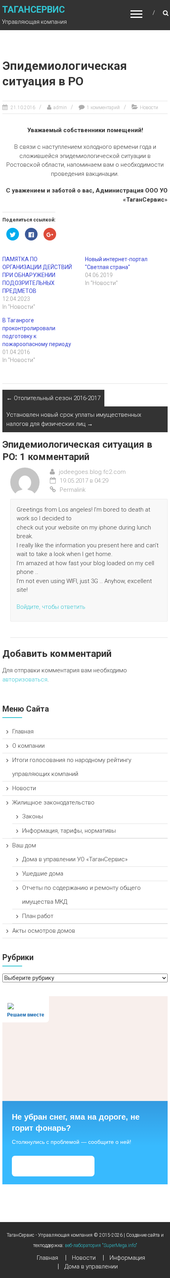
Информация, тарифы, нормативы (69, 830)
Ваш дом (24, 845)
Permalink (72, 489)
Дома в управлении (91, 1266)
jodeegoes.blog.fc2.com (92, 471)
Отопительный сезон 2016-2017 (53, 398)
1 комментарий (103, 107)
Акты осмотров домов (43, 930)
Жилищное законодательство (53, 802)
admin (60, 107)
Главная (23, 731)
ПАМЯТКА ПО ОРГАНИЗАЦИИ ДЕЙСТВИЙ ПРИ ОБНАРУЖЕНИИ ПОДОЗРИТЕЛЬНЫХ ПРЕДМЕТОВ (37, 275)
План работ (37, 916)
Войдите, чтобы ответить (51, 606)
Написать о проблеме (53, 1166)
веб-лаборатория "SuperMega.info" (101, 1245)
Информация (127, 1257)
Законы (32, 816)
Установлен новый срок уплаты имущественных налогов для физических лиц (73, 419)
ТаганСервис (33, 9)
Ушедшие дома (42, 873)
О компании (28, 745)
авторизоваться (24, 679)
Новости (149, 107)
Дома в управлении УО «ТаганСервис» (75, 859)
